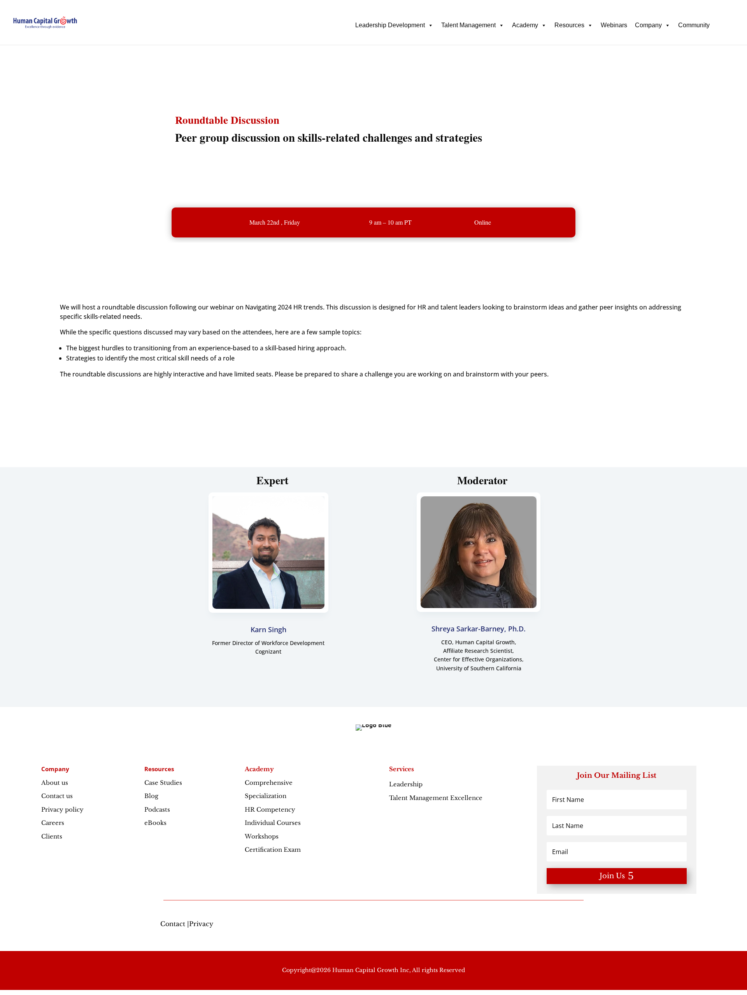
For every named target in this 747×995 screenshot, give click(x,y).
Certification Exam (273, 849)
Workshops (262, 836)
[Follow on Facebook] (537, 925)
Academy (525, 25)
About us (54, 782)
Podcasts (157, 809)
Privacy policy (62, 809)
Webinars (614, 25)
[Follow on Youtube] (583, 925)
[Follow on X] (552, 925)
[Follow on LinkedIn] (568, 925)
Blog (151, 796)
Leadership (422, 784)
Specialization (265, 796)
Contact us (57, 796)
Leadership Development (390, 25)
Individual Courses (273, 822)
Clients (51, 836)
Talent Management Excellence (435, 798)
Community (694, 25)
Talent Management (468, 25)
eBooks (155, 822)
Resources (569, 25)
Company (648, 25)
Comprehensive (269, 782)
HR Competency (270, 809)
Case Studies (163, 782)
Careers (52, 822)
